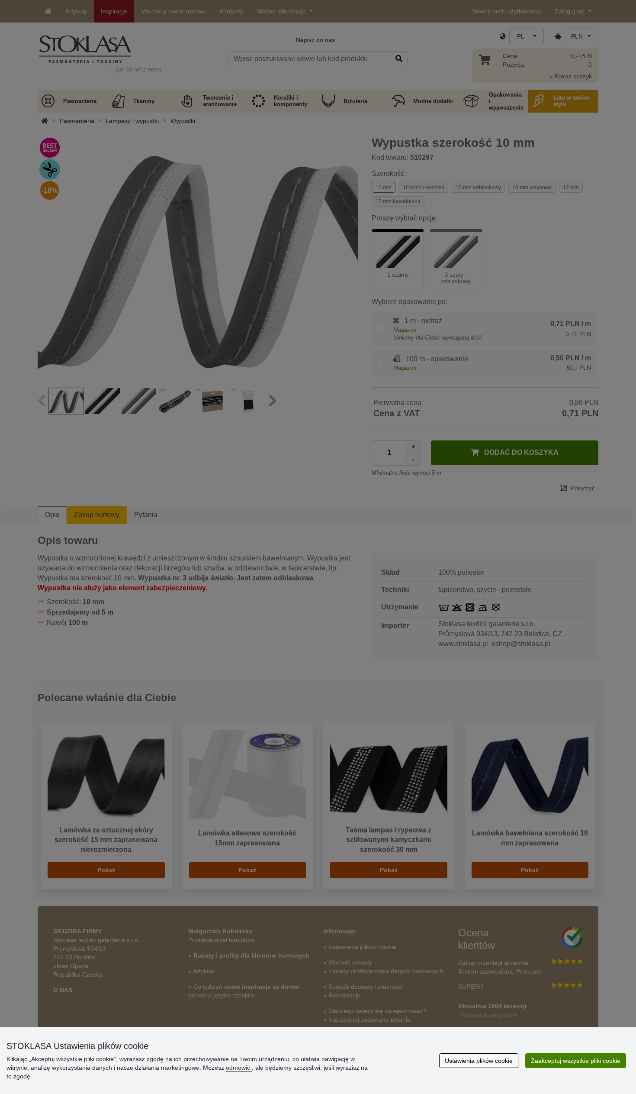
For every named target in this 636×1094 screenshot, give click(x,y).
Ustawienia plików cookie (479, 1060)
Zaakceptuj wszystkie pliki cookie (575, 1060)
